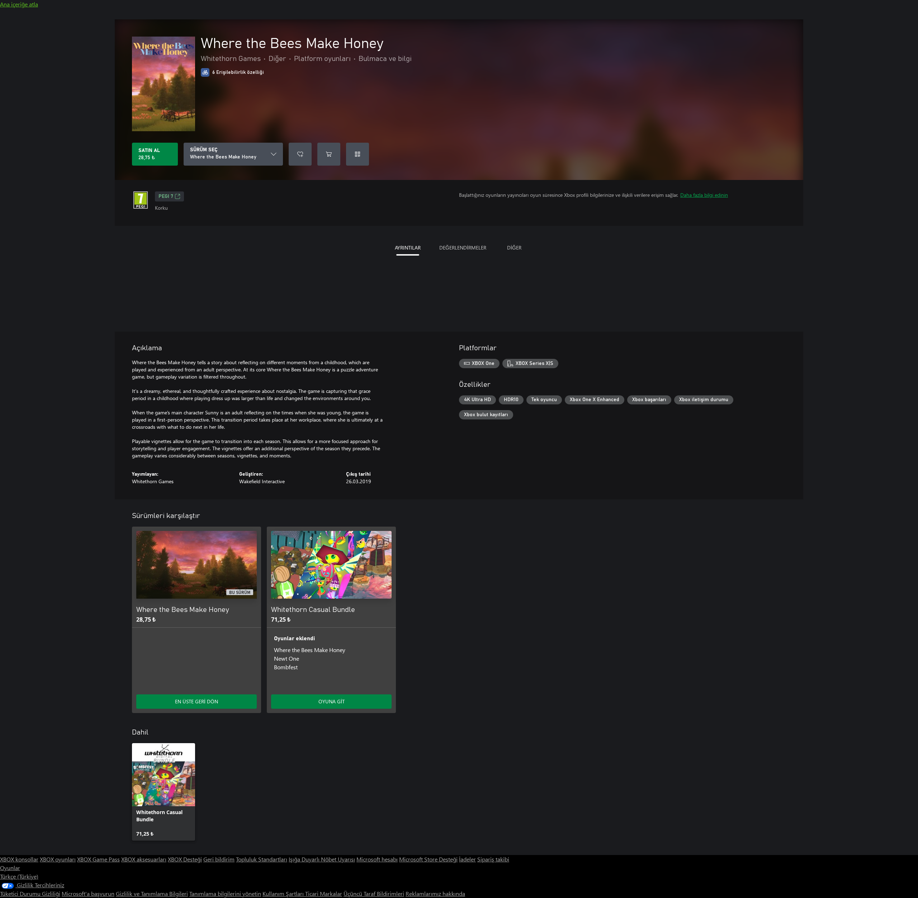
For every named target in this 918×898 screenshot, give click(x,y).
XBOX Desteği (185, 859)
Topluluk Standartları (261, 859)
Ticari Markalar (323, 893)
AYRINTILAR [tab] (408, 247)
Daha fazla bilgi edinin (704, 194)
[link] (163, 792)
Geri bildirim (219, 859)
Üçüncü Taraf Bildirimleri (374, 893)
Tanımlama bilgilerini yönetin (225, 893)
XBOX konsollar (19, 859)
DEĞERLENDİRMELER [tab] (462, 247)
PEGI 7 (165, 196)
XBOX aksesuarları (143, 859)
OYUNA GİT (331, 701)
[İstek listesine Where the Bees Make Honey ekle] (300, 154)
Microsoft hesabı (377, 859)
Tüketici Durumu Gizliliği (30, 893)
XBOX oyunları (58, 859)
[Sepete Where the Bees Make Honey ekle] (328, 154)
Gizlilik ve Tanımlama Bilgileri (152, 893)
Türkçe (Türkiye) (19, 876)
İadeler (467, 859)
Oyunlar (10, 867)
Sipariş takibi (493, 859)
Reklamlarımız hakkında (435, 893)
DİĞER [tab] (514, 247)
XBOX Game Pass (98, 859)
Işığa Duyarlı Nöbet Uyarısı (322, 859)
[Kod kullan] (357, 154)
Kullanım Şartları (283, 893)
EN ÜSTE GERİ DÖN (196, 701)
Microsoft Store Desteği (428, 859)
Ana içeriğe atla (19, 4)
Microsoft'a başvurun (88, 893)
